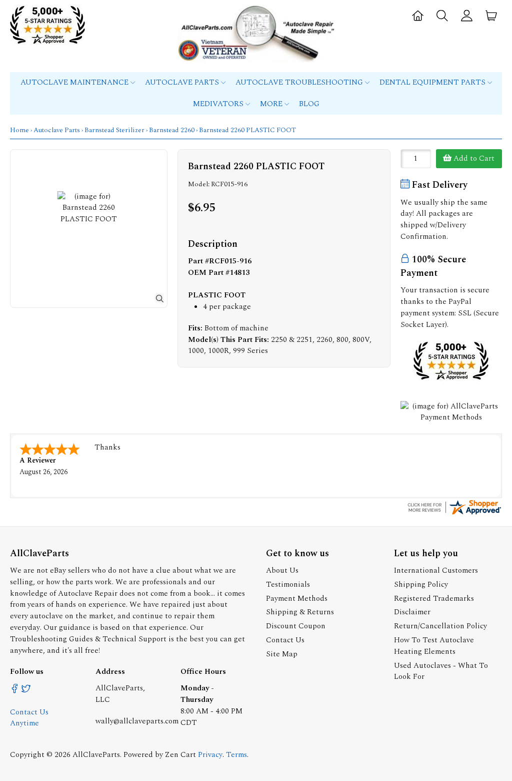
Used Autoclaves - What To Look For (441, 671)
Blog (309, 104)
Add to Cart (473, 158)
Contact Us (285, 640)
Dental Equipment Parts (434, 82)
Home (19, 130)
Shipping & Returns (300, 612)
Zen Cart (180, 754)
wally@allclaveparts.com (137, 721)
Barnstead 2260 (171, 130)
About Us (282, 570)
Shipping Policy (421, 584)
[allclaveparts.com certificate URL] (454, 514)
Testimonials (288, 584)
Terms (236, 754)
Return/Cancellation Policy (440, 626)
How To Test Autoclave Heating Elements (434, 645)
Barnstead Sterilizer (114, 130)
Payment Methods (297, 598)
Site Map (282, 654)
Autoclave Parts (183, 82)
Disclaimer (412, 612)
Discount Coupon (296, 626)
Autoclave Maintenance (75, 82)
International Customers (436, 570)
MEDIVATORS (219, 104)
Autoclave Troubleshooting (300, 82)
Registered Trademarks (434, 598)
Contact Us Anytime (29, 717)
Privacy (210, 754)
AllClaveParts (96, 754)
